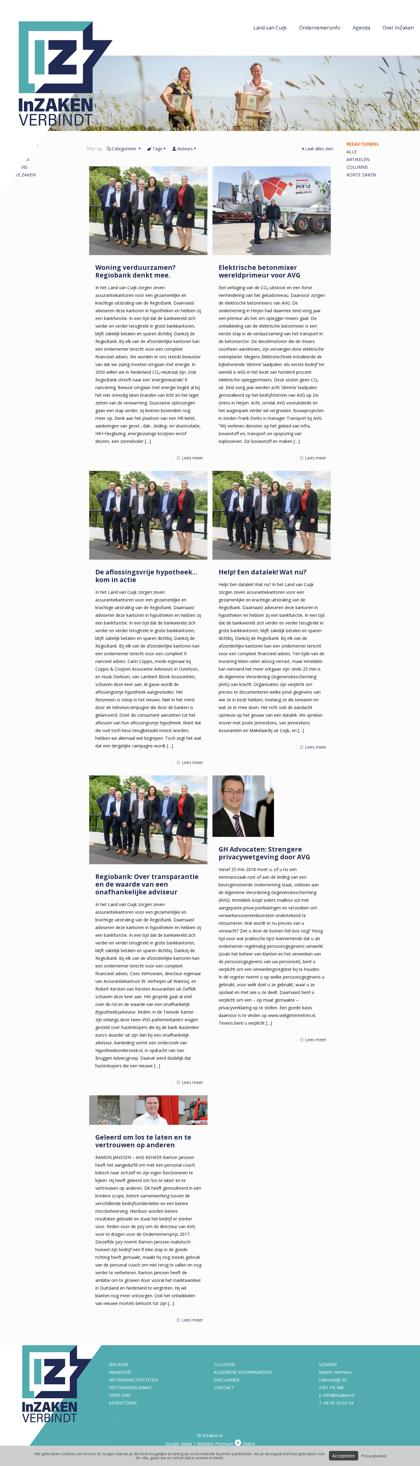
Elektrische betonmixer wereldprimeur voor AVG (259, 271)
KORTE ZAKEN (361, 175)
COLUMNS (357, 167)
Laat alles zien (319, 149)
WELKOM (118, 1364)
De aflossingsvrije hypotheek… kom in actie (146, 576)
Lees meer (192, 458)
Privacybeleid (373, 1456)
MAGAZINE (120, 1372)
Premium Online (235, 1444)
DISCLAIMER (226, 1380)
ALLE (352, 152)
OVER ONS (119, 1395)
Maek (186, 1444)
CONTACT (224, 1387)
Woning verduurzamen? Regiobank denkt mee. (135, 271)
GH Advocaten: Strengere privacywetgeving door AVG (264, 853)
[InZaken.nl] (70, 98)
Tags (157, 149)
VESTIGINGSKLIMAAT (130, 1387)
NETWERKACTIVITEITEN (133, 1380)
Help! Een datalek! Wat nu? (263, 572)
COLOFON (224, 1364)
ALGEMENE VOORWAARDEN (242, 1372)
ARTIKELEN (358, 159)
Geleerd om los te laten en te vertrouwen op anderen (143, 1141)
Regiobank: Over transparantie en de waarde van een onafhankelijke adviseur (147, 884)
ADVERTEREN (123, 1403)
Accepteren (343, 1456)
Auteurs (185, 149)
